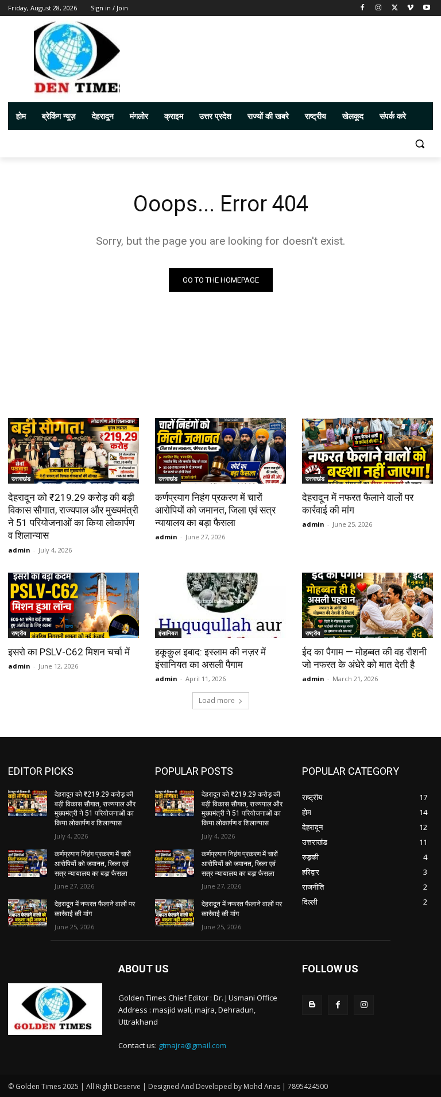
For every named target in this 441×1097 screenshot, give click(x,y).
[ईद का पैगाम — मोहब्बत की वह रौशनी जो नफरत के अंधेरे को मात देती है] (367, 605)
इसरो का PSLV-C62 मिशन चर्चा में (69, 652)
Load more (217, 700)
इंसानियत (168, 633)
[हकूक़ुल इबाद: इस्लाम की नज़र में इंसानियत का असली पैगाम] (220, 605)
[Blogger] (312, 1005)
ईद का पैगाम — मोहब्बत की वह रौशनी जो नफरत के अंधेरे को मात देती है (364, 658)
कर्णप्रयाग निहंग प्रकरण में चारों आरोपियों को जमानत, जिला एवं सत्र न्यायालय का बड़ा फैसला (215, 510)
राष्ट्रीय (18, 633)
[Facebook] (362, 8)
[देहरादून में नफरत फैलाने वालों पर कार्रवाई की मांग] (367, 451)
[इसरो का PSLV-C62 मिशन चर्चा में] (73, 605)
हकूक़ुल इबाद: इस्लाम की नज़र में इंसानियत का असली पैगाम (210, 658)
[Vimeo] (410, 8)
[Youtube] (426, 8)
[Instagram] (378, 8)
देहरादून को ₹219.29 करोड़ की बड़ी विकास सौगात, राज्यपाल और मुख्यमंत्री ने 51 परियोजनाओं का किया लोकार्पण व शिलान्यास (73, 516)
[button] (419, 143)
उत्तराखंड (20, 478)
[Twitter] (394, 8)
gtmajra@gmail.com (192, 1045)
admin (19, 550)
